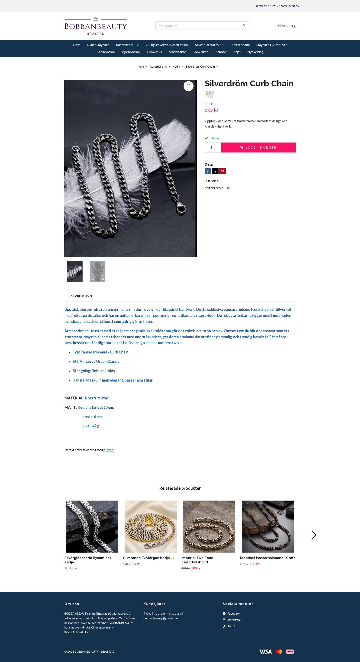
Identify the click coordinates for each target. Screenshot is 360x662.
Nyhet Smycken (98, 60)
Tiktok (231, 641)
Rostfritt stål (125, 60)
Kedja (176, 82)
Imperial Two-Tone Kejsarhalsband (197, 575)
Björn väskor (131, 67)
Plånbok (221, 67)
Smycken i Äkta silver (271, 60)
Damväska (154, 67)
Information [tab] (80, 311)
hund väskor (177, 67)
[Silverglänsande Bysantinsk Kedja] (92, 542)
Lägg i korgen (261, 162)
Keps (237, 67)
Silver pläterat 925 (208, 60)
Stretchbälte (241, 60)
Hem (76, 60)
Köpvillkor (200, 67)
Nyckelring (255, 67)
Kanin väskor (106, 67)
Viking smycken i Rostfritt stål (167, 60)
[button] (313, 550)
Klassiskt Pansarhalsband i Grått (267, 573)
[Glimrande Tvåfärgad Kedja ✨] (150, 542)
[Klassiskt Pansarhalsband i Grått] (267, 542)
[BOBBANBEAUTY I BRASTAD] (122, 33)
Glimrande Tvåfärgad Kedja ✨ (149, 573)
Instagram (234, 635)
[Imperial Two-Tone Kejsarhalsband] (209, 542)
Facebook (233, 629)
